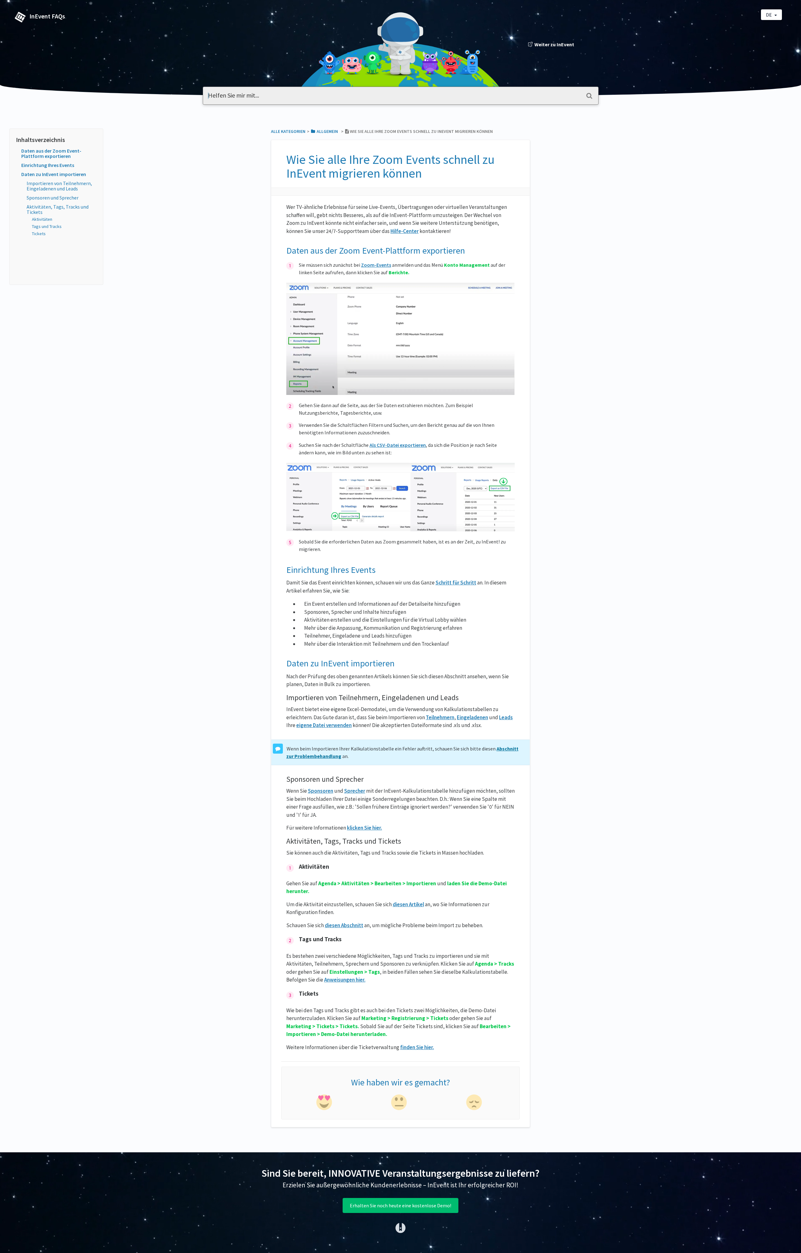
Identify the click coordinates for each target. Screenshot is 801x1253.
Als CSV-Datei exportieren (398, 445)
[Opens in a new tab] (400, 1227)
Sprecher (354, 790)
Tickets (39, 233)
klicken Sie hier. (364, 827)
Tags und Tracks (47, 226)
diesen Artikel (408, 904)
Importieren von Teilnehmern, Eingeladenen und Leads (59, 186)
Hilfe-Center (404, 231)
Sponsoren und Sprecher (53, 198)
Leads (506, 717)
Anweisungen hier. (344, 979)
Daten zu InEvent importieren (53, 174)
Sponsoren (320, 790)
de (769, 15)
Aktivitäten (42, 219)
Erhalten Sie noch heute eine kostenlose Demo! (400, 1205)
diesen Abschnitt (344, 925)
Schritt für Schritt (456, 582)
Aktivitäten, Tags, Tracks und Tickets (58, 209)
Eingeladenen (472, 717)
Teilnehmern (440, 717)
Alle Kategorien (288, 131)
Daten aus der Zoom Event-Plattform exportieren (51, 153)
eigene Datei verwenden (324, 725)
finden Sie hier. (417, 1047)
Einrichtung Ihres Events (47, 165)
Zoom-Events (376, 265)
